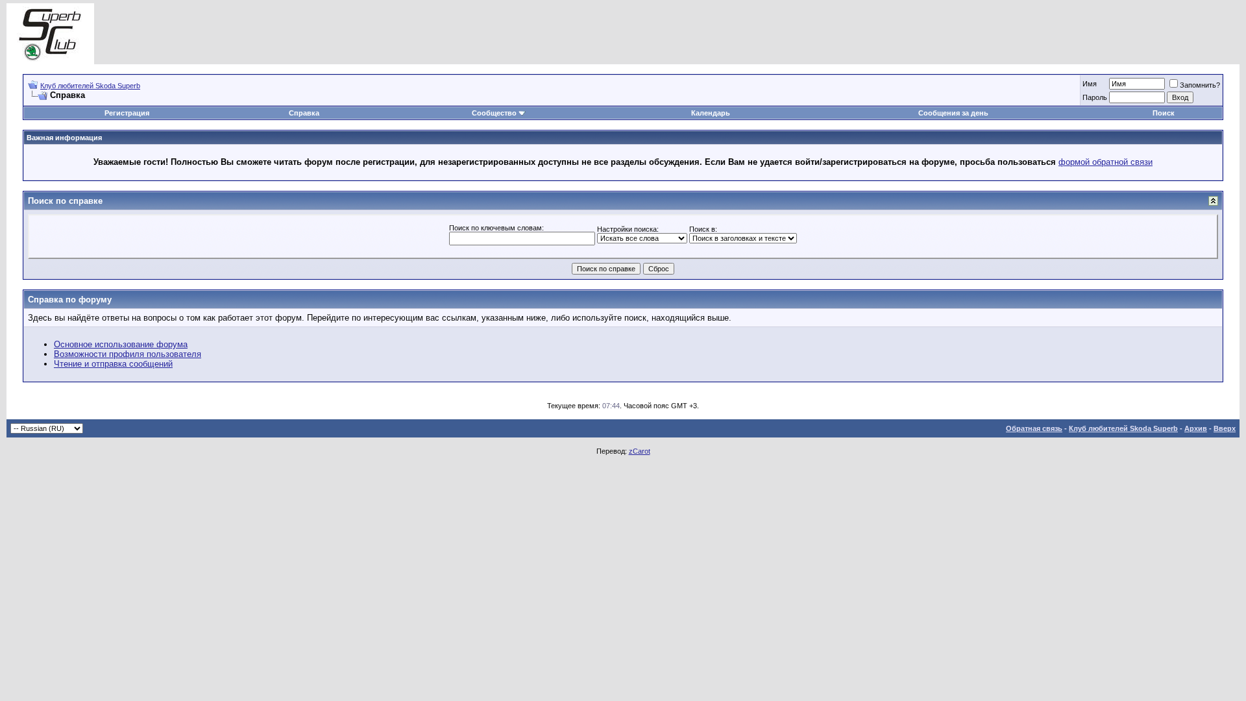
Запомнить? (1200, 85)
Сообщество (494, 113)
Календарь (710, 113)
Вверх (1225, 428)
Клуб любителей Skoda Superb (90, 86)
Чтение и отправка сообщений (113, 364)
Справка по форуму (70, 299)
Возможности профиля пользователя (127, 354)
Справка (304, 113)
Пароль (1094, 97)
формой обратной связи (1105, 162)
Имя (1089, 84)
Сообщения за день (953, 113)
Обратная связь (1034, 428)
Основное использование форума (121, 344)
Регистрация (126, 113)
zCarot (639, 451)
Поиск (1164, 113)
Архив (1195, 428)
